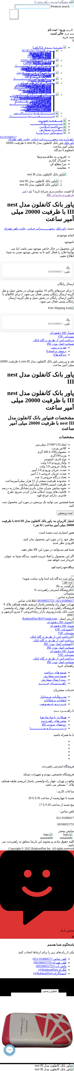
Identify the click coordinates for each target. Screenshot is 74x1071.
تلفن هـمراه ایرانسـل (38, 70)
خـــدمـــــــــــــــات (38, 110)
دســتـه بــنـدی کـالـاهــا (48, 47)
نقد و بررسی (58, 347)
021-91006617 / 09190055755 (55, 600)
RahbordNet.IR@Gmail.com (39, 618)
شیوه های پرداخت (55, 672)
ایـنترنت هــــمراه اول (37, 76)
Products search (59, 6)
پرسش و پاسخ (57, 351)
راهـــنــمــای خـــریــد (52, 683)
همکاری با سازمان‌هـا (53, 717)
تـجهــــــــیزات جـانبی (44, 139)
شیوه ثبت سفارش (54, 676)
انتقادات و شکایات (55, 700)
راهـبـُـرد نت (66, 139)
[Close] (72, 576)
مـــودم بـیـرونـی (40, 58)
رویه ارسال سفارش (53, 679)
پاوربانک (69, 142)
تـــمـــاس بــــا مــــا (49, 132)
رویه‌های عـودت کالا (54, 724)
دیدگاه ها (60, 354)
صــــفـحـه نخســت (50, 120)
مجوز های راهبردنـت (53, 721)
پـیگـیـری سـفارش (51, 129)
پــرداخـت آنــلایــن (51, 126)
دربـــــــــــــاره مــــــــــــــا (48, 728)
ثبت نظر (68, 582)
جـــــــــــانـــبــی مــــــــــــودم (30, 98)
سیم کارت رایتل (41, 80)
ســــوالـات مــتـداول (53, 696)
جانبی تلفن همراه (19, 139)
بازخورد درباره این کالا (60, 195)
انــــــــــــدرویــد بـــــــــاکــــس (34, 113)
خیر (24, 191)
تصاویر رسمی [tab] (50, 991)
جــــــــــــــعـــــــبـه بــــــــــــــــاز (32, 116)
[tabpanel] (37, 1024)
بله (30, 191)
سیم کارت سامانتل (39, 92)
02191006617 (59, 271)
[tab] (33, 351)
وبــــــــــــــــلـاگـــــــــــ (46, 123)
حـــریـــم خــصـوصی (52, 704)
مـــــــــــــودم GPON (37, 63)
